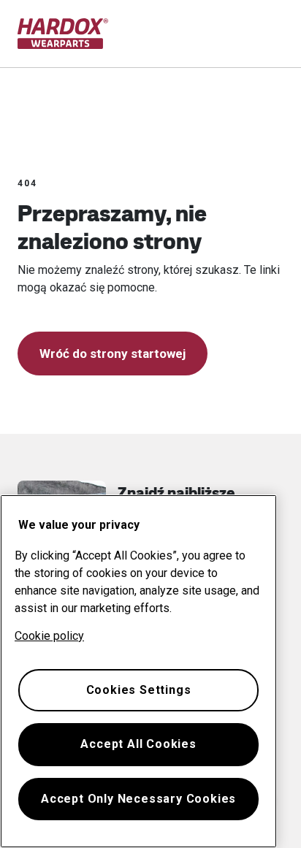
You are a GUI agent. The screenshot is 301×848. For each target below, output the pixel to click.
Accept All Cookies (138, 744)
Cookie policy (49, 636)
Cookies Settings (138, 690)
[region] (138, 671)
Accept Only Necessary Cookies (138, 799)
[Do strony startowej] (63, 33)
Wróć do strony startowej (112, 353)
